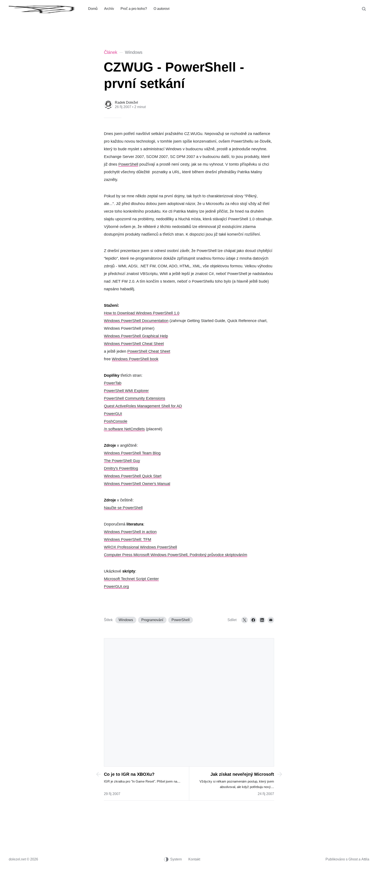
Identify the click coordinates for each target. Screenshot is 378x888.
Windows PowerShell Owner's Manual (137, 484)
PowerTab (112, 383)
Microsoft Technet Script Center (131, 579)
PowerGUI (113, 414)
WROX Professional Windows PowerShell (140, 547)
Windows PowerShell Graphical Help (136, 336)
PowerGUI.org (116, 586)
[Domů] (45, 8)
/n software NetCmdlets (124, 429)
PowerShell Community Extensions (134, 398)
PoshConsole (115, 421)
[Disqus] (189, 702)
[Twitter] (244, 620)
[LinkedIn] (262, 620)
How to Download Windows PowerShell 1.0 (141, 313)
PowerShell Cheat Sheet (148, 351)
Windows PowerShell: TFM (127, 539)
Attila (365, 859)
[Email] (271, 620)
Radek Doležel (126, 102)
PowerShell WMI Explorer (126, 391)
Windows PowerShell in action (130, 532)
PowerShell (128, 164)
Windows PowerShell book (135, 359)
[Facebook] (253, 620)
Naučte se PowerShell (123, 508)
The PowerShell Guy (122, 461)
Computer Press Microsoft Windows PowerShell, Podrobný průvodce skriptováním (175, 555)
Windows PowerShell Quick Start (132, 476)
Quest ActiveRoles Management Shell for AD (143, 406)
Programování (152, 620)
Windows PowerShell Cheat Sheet (134, 344)
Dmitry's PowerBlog (121, 468)
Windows (126, 620)
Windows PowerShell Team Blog (132, 453)
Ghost (353, 859)
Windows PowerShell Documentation (136, 321)
